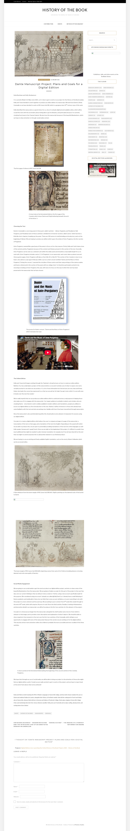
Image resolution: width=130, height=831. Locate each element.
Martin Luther (94, 121)
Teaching (102, 143)
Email (16, 791)
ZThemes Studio (79, 824)
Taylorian (93, 143)
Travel (103, 146)
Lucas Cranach (94, 118)
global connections (95, 103)
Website (16, 796)
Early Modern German (96, 96)
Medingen (92, 124)
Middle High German (96, 130)
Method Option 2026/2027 (35, 1)
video (110, 149)
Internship (104, 112)
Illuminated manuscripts (97, 109)
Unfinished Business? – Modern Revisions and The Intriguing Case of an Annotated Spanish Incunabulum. (31, 724)
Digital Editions (94, 93)
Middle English (94, 127)
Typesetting (93, 149)
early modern (107, 93)
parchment (93, 136)
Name (16, 786)
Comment (17, 761)
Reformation (94, 140)
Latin (112, 112)
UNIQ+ (102, 149)
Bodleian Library (95, 87)
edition (109, 96)
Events (24, 1)
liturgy (100, 115)
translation (93, 146)
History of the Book (65, 10)
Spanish (104, 140)
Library (92, 115)
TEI (110, 143)
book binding (109, 87)
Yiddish (111, 152)
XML (104, 152)
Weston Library (94, 152)
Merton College (104, 124)
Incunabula (93, 112)
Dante (16, 713)
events (92, 100)
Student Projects (44, 79)
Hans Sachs (108, 103)
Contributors (17, 1)
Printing (103, 136)
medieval (48, 713)
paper (103, 133)
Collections (93, 90)
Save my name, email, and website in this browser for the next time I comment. (40, 802)
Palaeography (94, 133)
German (100, 100)
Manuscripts (39, 713)
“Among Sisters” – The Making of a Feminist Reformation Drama (66, 723)
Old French (109, 130)
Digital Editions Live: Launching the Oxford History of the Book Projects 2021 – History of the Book (50, 748)
